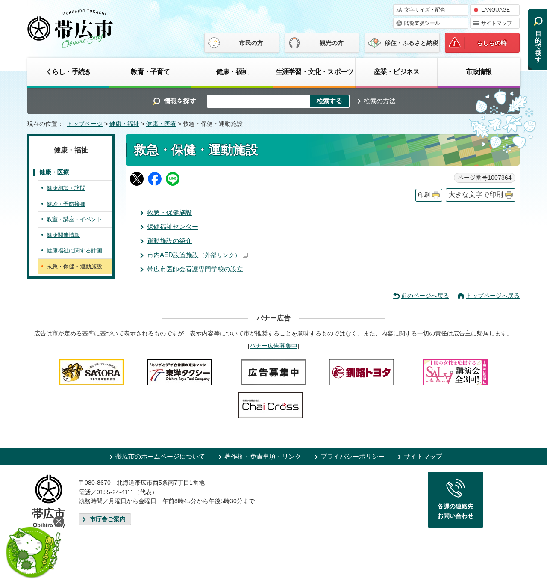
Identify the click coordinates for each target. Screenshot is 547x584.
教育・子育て (150, 71)
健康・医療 (161, 124)
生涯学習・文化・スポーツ (314, 71)
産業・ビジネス (396, 71)
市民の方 (251, 42)
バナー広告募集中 (273, 345)
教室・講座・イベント (74, 219)
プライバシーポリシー (353, 456)
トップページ (85, 124)
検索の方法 (380, 100)
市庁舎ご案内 (108, 519)
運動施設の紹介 (169, 240)
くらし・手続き (68, 71)
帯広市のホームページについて (160, 456)
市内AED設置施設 (194, 254)
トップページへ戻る (493, 295)
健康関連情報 (63, 235)
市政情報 (479, 71)
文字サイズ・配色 (424, 10)
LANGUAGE (495, 10)
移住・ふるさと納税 (411, 42)
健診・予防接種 (66, 204)
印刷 (424, 195)
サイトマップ (496, 23)
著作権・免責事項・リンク (262, 456)
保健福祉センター (172, 226)
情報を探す (180, 100)
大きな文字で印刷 (475, 194)
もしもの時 (492, 42)
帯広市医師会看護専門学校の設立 (195, 269)
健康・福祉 (232, 71)
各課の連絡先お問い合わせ (455, 511)
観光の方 (332, 42)
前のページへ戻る (425, 295)
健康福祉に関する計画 (74, 250)
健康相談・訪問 (66, 188)
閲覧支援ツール (422, 23)
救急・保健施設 (169, 212)
